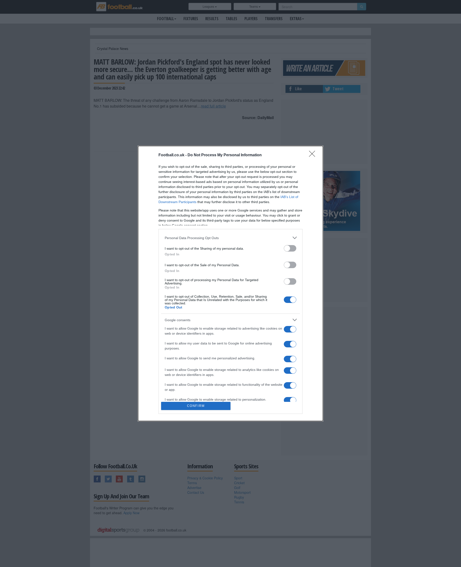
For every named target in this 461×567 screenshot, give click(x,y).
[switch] (290, 248)
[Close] (313, 155)
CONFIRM (196, 406)
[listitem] (230, 237)
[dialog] (230, 283)
